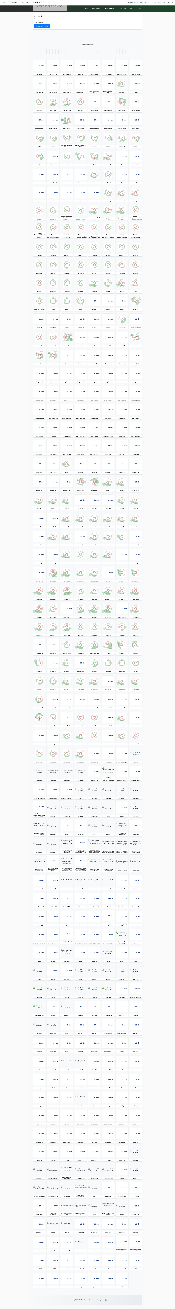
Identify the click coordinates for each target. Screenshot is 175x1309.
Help (139, 8)
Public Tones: (4, 2)
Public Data (122, 8)
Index (86, 8)
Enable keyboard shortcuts (135, 2)
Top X (131, 8)
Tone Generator (109, 8)
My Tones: (28, 2)
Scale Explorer (96, 8)
